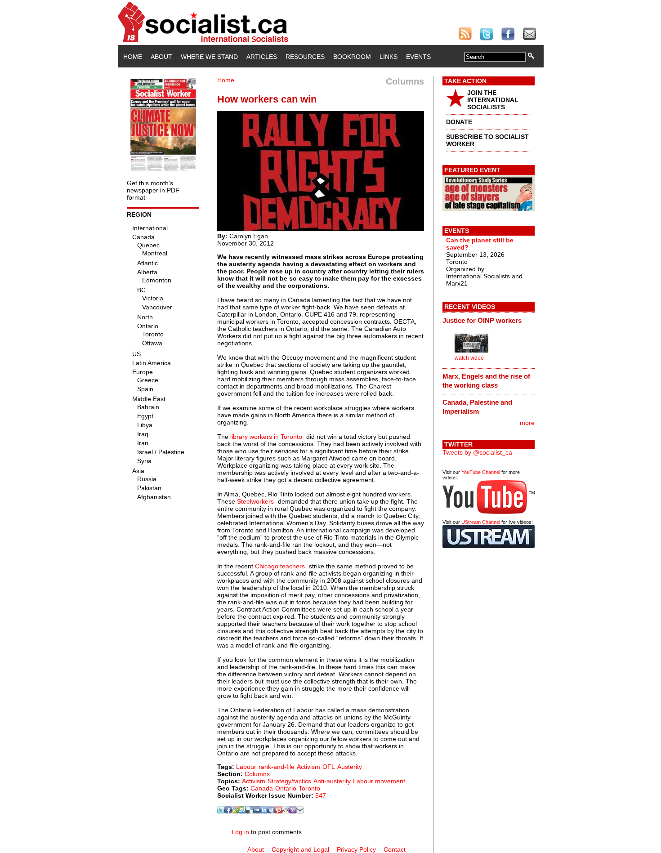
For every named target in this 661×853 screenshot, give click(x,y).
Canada (261, 788)
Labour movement (379, 781)
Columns (257, 773)
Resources (305, 56)
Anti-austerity (332, 781)
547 (320, 795)
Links (388, 56)
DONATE (459, 121)
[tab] (488, 320)
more (527, 422)
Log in (240, 831)
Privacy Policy (356, 849)
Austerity (349, 766)
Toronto (309, 788)
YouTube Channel (480, 472)
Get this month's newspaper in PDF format (153, 190)
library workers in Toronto (266, 436)
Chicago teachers (280, 566)
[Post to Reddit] (285, 811)
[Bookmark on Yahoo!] (292, 811)
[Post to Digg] (256, 811)
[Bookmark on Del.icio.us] (249, 811)
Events (418, 56)
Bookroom (352, 56)
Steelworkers (255, 501)
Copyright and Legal (300, 849)
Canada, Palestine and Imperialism (477, 406)
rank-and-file (277, 766)
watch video (469, 358)
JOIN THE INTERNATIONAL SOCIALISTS (492, 100)
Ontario (285, 788)
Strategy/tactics (289, 781)
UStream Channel (480, 522)
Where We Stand (209, 56)
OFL (328, 766)
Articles (261, 56)
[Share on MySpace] (271, 811)
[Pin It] (278, 811)
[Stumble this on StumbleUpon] (242, 811)
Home (132, 56)
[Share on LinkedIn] (264, 811)
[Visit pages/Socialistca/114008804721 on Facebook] (228, 811)
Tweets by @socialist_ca (477, 452)
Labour (246, 766)
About (161, 56)
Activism (308, 766)
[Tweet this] (220, 811)
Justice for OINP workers (482, 320)
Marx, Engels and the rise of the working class (486, 380)
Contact (395, 849)
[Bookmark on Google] (235, 811)
